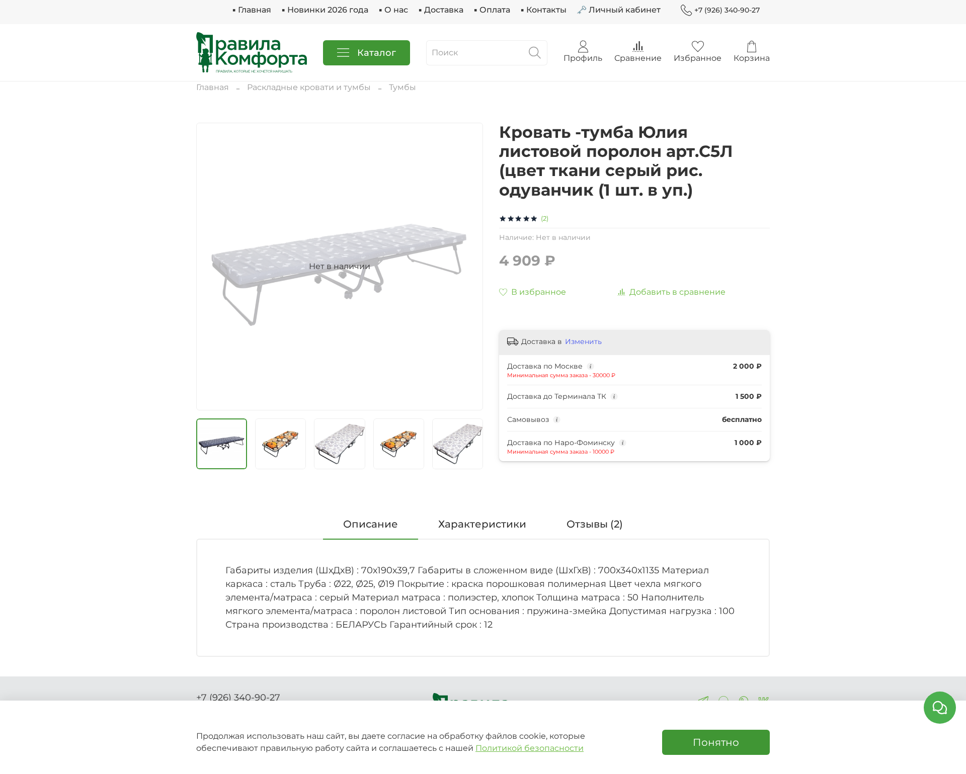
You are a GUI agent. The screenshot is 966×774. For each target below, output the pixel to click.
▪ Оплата (491, 10)
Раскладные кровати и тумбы (309, 87)
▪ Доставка (440, 10)
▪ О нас (393, 10)
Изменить (583, 341)
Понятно (716, 742)
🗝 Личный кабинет (619, 10)
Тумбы (402, 87)
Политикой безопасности (529, 748)
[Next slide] (467, 266)
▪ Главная (251, 10)
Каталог (376, 52)
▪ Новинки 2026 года (324, 10)
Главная (212, 87)
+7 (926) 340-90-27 (727, 10)
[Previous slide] (212, 266)
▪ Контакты (543, 10)
